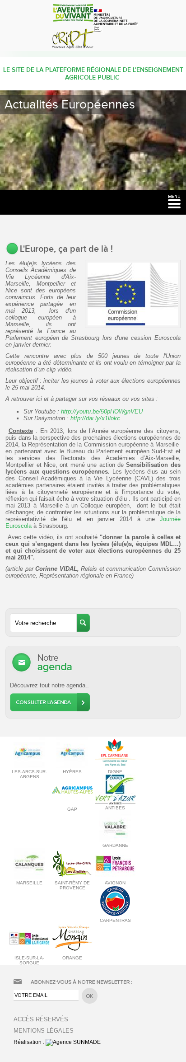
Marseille (29, 882)
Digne (115, 771)
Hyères (72, 771)
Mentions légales (44, 1030)
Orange (72, 957)
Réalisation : (30, 1042)
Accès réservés (41, 1019)
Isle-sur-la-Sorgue (29, 960)
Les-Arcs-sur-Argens (29, 774)
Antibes (115, 807)
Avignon (115, 882)
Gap (72, 809)
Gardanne (115, 845)
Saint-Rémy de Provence (72, 885)
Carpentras (115, 920)
